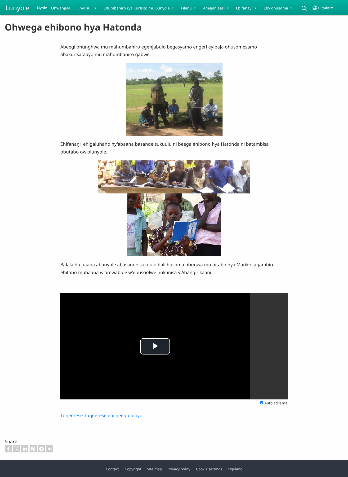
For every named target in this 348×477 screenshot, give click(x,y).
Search (304, 8)
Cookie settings (209, 469)
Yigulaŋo (235, 469)
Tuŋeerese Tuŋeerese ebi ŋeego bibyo (101, 415)
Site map (154, 469)
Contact (112, 469)
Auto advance (276, 403)
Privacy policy (179, 469)
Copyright (133, 469)
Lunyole (17, 7)
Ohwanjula (60, 8)
